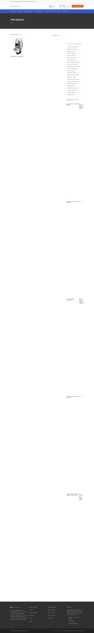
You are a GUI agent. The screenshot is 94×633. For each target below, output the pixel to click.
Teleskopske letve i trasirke (72, 66)
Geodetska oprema (28, 11)
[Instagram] (82, 1)
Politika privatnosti (67, 630)
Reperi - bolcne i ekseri (72, 64)
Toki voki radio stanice (72, 68)
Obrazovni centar (51, 615)
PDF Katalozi (50, 618)
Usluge (47, 11)
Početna (13, 11)
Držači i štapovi (70, 53)
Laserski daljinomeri (71, 81)
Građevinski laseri (70, 77)
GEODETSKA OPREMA (72, 47)
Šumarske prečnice (71, 90)
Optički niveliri (70, 85)
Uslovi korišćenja (76, 630)
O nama (31, 610)
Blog (59, 11)
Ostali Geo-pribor (70, 59)
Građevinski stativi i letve (72, 79)
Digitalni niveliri (70, 51)
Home (12, 22)
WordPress (20, 630)
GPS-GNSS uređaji (71, 57)
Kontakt (65, 11)
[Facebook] (80, 1)
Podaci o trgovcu (51, 612)
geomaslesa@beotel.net (73, 623)
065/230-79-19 (52, 6)
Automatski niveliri (71, 49)
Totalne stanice (70, 70)
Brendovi (53, 11)
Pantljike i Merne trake (72, 88)
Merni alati (31, 615)
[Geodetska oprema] (15, 6)
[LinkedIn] (13, 622)
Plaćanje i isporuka (52, 610)
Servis (30, 618)
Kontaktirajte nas (77, 6)
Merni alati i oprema (71, 83)
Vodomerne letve (70, 92)
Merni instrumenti (39, 11)
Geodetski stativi (70, 55)
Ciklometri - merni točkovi (72, 75)
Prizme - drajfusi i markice (72, 62)
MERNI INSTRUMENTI (72, 72)
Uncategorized (70, 94)
